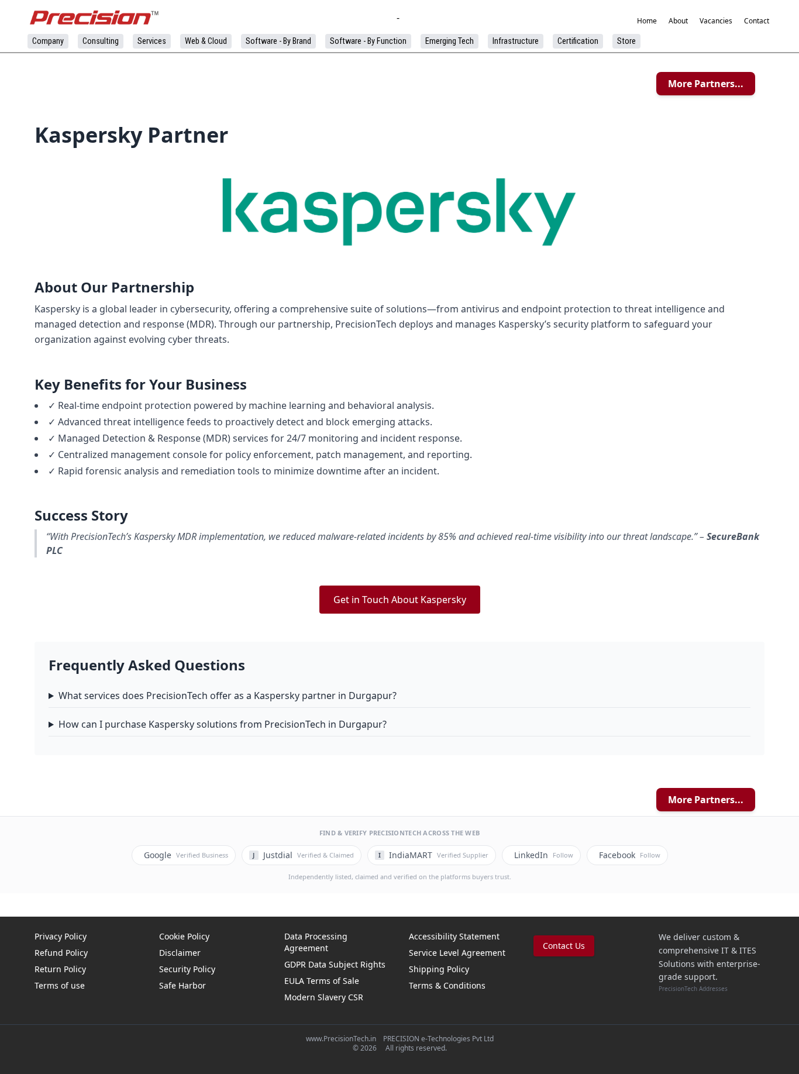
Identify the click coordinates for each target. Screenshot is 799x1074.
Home (647, 21)
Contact (756, 21)
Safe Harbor (182, 985)
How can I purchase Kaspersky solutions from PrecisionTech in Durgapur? (222, 724)
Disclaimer (180, 952)
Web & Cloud (206, 41)
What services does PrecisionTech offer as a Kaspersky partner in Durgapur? (227, 695)
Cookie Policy (184, 936)
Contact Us (564, 945)
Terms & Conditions (447, 985)
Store (626, 41)
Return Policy (60, 969)
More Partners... (705, 83)
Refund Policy (61, 952)
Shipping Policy (439, 969)
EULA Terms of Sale (321, 980)
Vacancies (716, 21)
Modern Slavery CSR (323, 997)
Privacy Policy (61, 936)
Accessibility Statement (454, 936)
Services (151, 41)
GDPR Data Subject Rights (334, 964)
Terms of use (60, 985)
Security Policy (187, 969)
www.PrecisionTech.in (341, 1039)
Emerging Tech (449, 41)
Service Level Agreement (457, 952)
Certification (577, 41)
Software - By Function (368, 41)
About (678, 21)
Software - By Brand (278, 41)
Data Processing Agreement (315, 942)
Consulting (100, 41)
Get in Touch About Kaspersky (399, 599)
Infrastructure (516, 41)
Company (48, 41)
